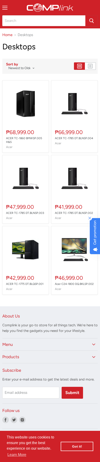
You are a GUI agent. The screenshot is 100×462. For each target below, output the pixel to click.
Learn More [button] (16, 455)
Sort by (12, 64)
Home (7, 35)
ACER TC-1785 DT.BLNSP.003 (25, 213)
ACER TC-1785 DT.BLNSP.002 (74, 213)
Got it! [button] (77, 446)
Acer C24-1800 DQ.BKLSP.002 (74, 284)
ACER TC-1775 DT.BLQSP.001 (24, 284)
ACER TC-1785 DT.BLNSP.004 (74, 138)
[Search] (91, 20)
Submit (72, 392)
